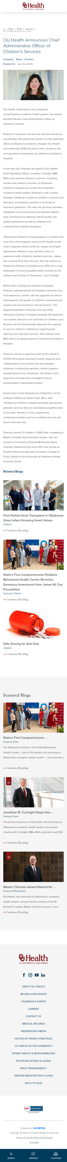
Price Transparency (33, 1068)
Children (29, 59)
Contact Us (33, 1016)
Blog (11, 29)
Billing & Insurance (33, 994)
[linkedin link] (43, 975)
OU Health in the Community (34, 1046)
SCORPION (39, 1128)
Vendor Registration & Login (33, 1075)
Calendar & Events (33, 1001)
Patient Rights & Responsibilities (33, 1053)
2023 (19, 29)
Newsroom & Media (33, 1031)
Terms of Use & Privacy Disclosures (34, 1137)
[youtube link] (37, 975)
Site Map (34, 1142)
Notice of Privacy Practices (33, 1038)
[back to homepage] (4, 29)
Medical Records (33, 1023)
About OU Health (33, 986)
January (29, 29)
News (19, 59)
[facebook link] (24, 975)
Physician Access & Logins (33, 1061)
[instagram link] (30, 975)
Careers (33, 1009)
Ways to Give (33, 1083)
